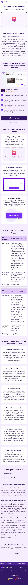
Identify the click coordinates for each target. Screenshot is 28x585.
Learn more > (14, 122)
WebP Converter (21, 238)
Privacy (17, 571)
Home (2, 563)
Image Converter (10, 564)
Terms (12, 571)
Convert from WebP (9, 478)
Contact (7, 571)
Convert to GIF (8, 473)
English (24, 571)
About (2, 571)
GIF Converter (22, 291)
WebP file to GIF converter (17, 490)
